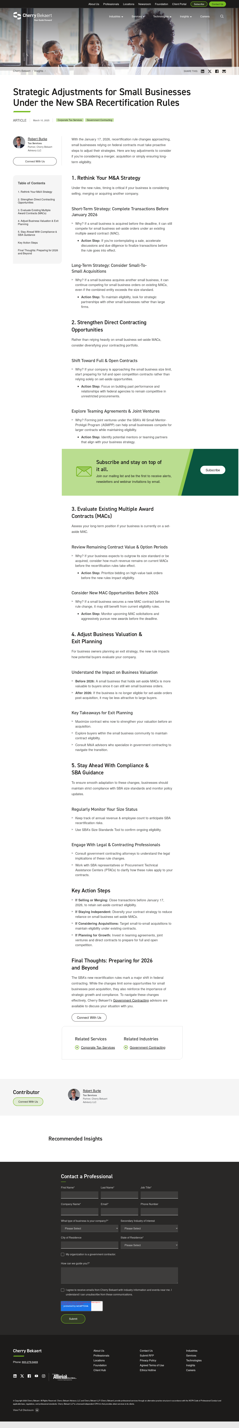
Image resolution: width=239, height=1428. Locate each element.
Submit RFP (147, 1355)
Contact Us (217, 4)
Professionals (111, 4)
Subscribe (199, 4)
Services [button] (137, 16)
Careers (205, 16)
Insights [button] (184, 16)
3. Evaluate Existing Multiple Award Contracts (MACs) (34, 211)
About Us (93, 4)
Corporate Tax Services (70, 120)
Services (191, 1355)
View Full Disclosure (23, 1410)
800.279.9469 (30, 1362)
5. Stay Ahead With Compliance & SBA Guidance (37, 233)
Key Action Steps (28, 242)
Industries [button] (114, 16)
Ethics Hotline (148, 1370)
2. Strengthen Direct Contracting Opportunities (36, 200)
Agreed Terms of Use (152, 1365)
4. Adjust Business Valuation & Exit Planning (38, 222)
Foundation (161, 4)
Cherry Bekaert (21, 71)
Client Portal (179, 4)
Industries (191, 1350)
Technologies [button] (161, 16)
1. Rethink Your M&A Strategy (35, 192)
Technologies (194, 1360)
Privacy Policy (148, 1360)
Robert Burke (37, 138)
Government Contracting (99, 120)
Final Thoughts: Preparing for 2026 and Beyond (38, 251)
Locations (128, 4)
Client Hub (99, 1370)
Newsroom (144, 4)
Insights (38, 71)
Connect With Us (89, 1017)
